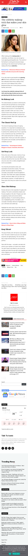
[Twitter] (6, 31)
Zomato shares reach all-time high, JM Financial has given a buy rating (18, 333)
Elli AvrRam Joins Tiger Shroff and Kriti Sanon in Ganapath (20, 286)
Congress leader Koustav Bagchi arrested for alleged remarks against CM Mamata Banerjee (12, 504)
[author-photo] (14, 301)
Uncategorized (9, 14)
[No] (26, 550)
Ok (10, 553)
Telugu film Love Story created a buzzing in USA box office (7, 286)
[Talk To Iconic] (14, 2)
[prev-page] (2, 378)
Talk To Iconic (6, 27)
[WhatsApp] (13, 31)
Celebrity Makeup (15, 265)
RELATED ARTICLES (7, 318)
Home (2, 14)
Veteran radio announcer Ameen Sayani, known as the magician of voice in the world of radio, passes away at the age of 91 (18, 370)
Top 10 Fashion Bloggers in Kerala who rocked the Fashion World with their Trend (13, 480)
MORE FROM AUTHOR (19, 318)
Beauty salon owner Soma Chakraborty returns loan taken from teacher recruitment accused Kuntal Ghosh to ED (12, 495)
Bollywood (8, 265)
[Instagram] (6, 448)
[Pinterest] (9, 31)
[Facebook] (2, 31)
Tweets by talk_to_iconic (7, 429)
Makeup (3, 267)
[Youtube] (12, 448)
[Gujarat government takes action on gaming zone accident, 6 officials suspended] (5, 324)
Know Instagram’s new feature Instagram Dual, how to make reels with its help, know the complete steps (12, 471)
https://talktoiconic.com (14, 305)
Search (3, 382)
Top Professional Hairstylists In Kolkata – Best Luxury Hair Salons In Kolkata (12, 466)
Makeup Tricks (10, 267)
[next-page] (5, 378)
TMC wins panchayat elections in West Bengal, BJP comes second (14, 508)
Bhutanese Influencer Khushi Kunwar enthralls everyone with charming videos (13, 71)
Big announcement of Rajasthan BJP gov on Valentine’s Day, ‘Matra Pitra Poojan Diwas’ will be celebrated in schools (13, 529)
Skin (16, 267)
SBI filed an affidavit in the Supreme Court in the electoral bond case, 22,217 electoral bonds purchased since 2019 (17, 342)
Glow (22, 265)
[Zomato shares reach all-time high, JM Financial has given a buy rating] (5, 333)
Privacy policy (16, 553)
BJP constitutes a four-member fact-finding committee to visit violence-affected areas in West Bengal (14, 500)
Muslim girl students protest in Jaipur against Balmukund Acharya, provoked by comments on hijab (12, 524)
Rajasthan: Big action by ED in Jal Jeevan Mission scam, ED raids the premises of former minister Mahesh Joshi (13, 534)
